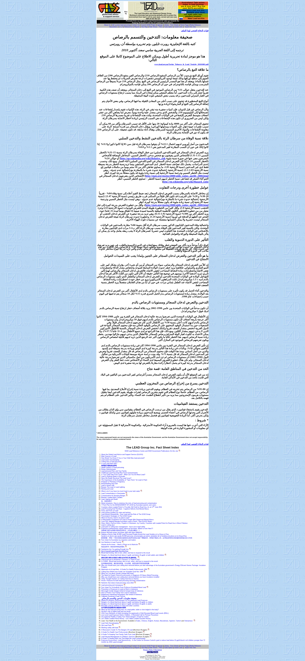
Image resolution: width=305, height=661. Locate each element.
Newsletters (113, 27)
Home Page (184, 25)
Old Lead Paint (106, 625)
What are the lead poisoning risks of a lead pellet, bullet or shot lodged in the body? (130, 610)
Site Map (144, 27)
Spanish (172, 621)
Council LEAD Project (148, 25)
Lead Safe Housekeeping (110, 623)
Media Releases (195, 25)
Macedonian (164, 621)
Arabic (138, 621)
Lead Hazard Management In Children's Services (118, 637)
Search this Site (190, 27)
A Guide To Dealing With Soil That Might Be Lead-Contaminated (123, 638)
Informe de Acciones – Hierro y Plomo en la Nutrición (119, 544)
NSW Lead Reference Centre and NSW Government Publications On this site (151, 451)
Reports (137, 27)
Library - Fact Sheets (171, 25)
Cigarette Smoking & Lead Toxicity (113, 596)
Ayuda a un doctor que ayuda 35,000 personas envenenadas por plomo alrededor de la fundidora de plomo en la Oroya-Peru (144, 536)
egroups (160, 25)
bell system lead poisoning (121, 25)
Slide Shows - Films (156, 27)
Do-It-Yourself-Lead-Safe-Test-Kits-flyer (114, 551)
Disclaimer (158, 650)
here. (183, 12)
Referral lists (128, 27)
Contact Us (136, 25)
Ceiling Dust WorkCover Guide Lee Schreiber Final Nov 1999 (122, 572)
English (150, 621)
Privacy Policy (148, 650)
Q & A (121, 27)
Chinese (144, 621)
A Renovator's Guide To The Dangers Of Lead (117, 630)
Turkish (178, 621)
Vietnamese (188, 621)
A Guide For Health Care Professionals (114, 632)
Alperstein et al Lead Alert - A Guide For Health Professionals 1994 (124, 569)
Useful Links (178, 27)
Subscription (168, 27)
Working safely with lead (109, 627)
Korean (156, 621)
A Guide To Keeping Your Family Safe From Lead (118, 634)
